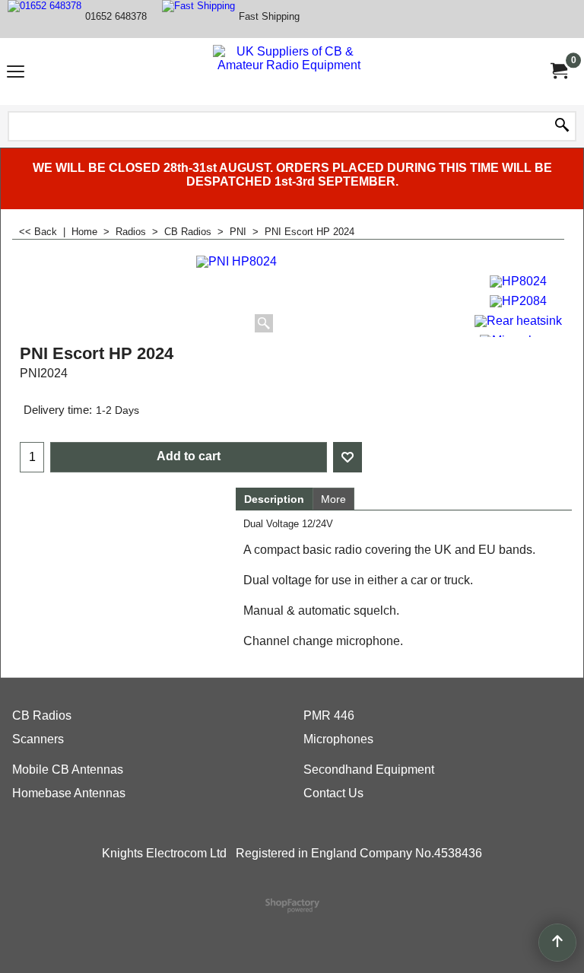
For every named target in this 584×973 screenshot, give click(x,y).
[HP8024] (518, 280)
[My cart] (558, 71)
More (333, 499)
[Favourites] (347, 457)
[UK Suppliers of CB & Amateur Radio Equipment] (289, 71)
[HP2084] (518, 299)
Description (274, 499)
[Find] (562, 126)
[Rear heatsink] (518, 319)
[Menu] (15, 73)
